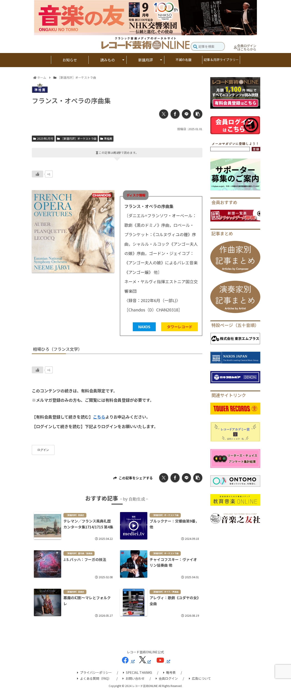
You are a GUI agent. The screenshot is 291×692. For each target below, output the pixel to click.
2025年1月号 (45, 138)
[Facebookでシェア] (175, 114)
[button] (195, 47)
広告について (201, 678)
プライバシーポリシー (96, 672)
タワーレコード (179, 326)
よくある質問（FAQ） (95, 678)
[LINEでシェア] (186, 114)
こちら (99, 417)
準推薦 (108, 138)
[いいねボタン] (37, 174)
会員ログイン (168, 678)
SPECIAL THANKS (139, 672)
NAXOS (144, 326)
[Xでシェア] (163, 114)
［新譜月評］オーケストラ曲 (78, 138)
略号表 (171, 672)
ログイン (43, 450)
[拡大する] (108, 196)
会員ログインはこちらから (246, 47)
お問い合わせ (135, 678)
